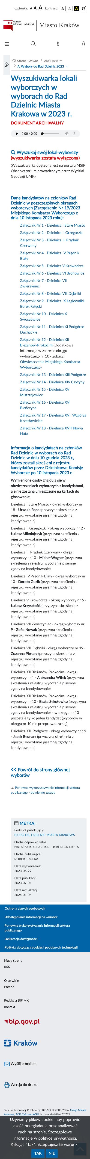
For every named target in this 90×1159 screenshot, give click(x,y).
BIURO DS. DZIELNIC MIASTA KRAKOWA (44, 835)
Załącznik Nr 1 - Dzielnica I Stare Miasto (52, 225)
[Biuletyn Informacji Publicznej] (45, 1025)
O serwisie (11, 980)
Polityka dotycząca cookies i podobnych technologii (41, 947)
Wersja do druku (23, 1085)
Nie (52, 1153)
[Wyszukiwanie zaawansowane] (33, 43)
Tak (38, 1153)
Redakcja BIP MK (16, 1000)
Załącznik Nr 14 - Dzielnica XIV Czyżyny (52, 382)
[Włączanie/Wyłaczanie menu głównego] (6, 44)
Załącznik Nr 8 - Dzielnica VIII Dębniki (50, 294)
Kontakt (9, 1007)
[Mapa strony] (59, 45)
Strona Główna (28, 61)
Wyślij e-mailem (23, 1064)
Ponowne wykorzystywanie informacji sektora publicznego (37, 928)
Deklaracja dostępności (21, 939)
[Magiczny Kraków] (45, 1046)
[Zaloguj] (84, 45)
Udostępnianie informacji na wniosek (31, 917)
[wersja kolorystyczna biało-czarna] (70, 9)
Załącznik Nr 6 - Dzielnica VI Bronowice (52, 273)
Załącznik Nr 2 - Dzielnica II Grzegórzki (51, 233)
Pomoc (9, 987)
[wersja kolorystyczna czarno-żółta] (77, 9)
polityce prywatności (57, 1138)
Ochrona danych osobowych (25, 908)
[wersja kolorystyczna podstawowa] (63, 9)
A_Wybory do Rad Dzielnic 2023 (41, 66)
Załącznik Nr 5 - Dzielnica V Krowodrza (52, 266)
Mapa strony (13, 960)
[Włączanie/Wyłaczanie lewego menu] (6, 65)
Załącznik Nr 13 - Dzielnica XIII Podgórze (53, 375)
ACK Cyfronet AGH (27, 1114)
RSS (7, 967)
